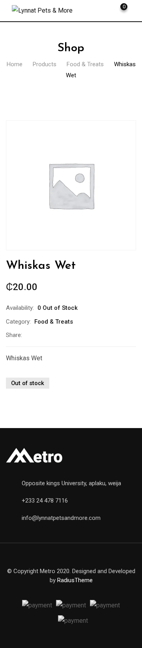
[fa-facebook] (28, 335)
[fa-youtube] (71, 589)
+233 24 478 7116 (45, 500)
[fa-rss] (99, 589)
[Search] (93, 9)
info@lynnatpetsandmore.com (61, 517)
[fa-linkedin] (61, 335)
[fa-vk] (113, 589)
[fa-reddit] (94, 335)
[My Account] (106, 9)
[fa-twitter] (45, 335)
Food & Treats (53, 321)
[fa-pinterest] (78, 335)
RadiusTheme (75, 580)
